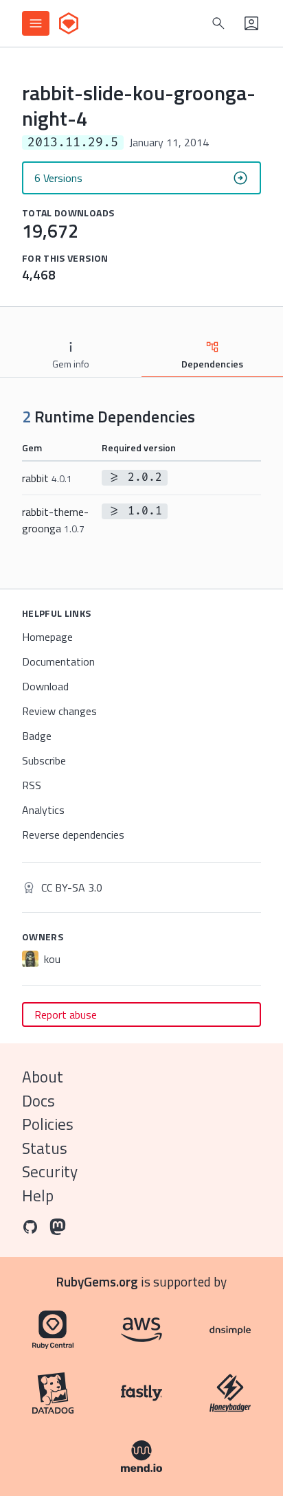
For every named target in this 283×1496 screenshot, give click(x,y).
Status (44, 1148)
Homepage (47, 636)
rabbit (47, 478)
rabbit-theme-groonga (55, 519)
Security (50, 1171)
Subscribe (44, 760)
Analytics (43, 810)
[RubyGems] (69, 23)
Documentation (58, 661)
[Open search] (218, 23)
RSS (31, 785)
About (42, 1077)
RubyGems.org (97, 1281)
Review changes (59, 711)
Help (38, 1195)
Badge (37, 735)
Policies (47, 1124)
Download (45, 686)
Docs (38, 1101)
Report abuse (65, 1014)
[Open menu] (35, 23)
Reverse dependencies (73, 834)
